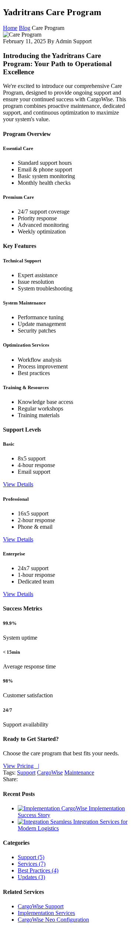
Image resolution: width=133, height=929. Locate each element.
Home (10, 28)
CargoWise (50, 772)
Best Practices (38, 870)
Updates (31, 877)
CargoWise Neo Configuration (53, 919)
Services (31, 864)
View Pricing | (21, 766)
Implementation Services (46, 913)
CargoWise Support (41, 906)
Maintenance (79, 772)
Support (26, 772)
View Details (18, 484)
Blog (24, 28)
